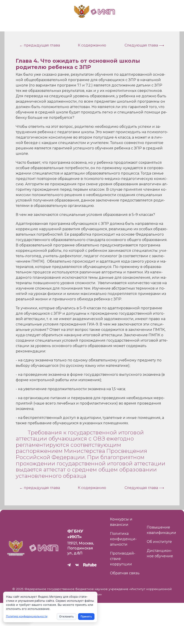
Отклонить (66, 616)
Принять (86, 616)
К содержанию (92, 45)
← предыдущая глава (39, 45)
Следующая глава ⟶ (144, 45)
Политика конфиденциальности (123, 538)
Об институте (159, 542)
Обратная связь (125, 573)
